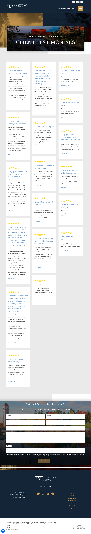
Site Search (71, 511)
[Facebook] (38, 494)
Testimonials (72, 500)
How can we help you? (12, 432)
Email (48, 421)
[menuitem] (72, 493)
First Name (9, 415)
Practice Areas (71, 498)
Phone (8, 421)
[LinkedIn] (52, 494)
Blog (72, 503)
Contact (72, 508)
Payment (72, 506)
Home (72, 493)
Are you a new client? (12, 426)
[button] (3, 531)
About (72, 495)
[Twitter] (48, 494)
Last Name (49, 415)
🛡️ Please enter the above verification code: (17, 449)
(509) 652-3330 (77, 2)
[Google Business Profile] (43, 494)
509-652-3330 (45, 486)
